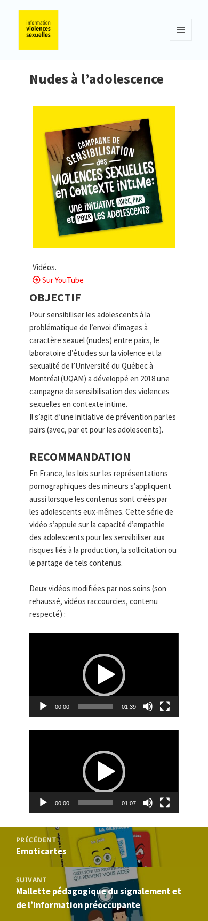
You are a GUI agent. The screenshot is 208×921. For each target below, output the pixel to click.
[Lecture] (43, 706)
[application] (103, 675)
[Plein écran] (164, 706)
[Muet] (147, 706)
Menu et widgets (181, 40)
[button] (104, 675)
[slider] (95, 706)
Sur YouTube (63, 280)
